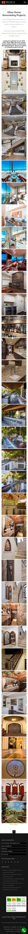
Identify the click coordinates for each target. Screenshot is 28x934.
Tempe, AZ (19, 931)
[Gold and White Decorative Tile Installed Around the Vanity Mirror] (14, 92)
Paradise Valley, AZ (10, 929)
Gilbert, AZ (15, 927)
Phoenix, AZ (20, 929)
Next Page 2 (14, 824)
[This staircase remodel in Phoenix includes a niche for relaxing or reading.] (14, 159)
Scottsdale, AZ (10, 931)
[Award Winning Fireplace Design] (14, 70)
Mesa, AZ (21, 927)
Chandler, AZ (7, 927)
